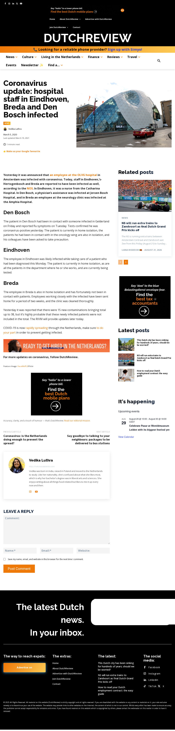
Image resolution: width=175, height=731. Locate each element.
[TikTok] (144, 686)
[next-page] (126, 262)
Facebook (154, 667)
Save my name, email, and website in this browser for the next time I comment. (45, 559)
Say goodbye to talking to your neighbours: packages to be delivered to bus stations (88, 439)
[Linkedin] (13, 4)
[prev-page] (120, 262)
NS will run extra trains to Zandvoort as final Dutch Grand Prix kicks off (144, 227)
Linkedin (153, 680)
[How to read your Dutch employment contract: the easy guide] (126, 375)
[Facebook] (5, 4)
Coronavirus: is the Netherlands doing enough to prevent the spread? (25, 439)
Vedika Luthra (15, 129)
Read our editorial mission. (77, 420)
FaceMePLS (23, 366)
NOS (30, 188)
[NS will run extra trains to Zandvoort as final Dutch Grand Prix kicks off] (145, 196)
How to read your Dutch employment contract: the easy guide (152, 373)
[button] (163, 61)
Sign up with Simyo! (125, 49)
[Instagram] (9, 4)
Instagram (154, 673)
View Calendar (126, 436)
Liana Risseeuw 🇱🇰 (132, 250)
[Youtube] (21, 4)
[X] (17, 4)
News (6, 123)
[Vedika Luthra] (5, 129)
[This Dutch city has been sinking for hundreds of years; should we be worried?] (126, 344)
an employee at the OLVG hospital (73, 175)
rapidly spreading (36, 328)
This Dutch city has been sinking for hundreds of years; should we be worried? (153, 342)
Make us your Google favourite (23, 151)
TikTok (152, 686)
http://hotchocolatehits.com (42, 466)
